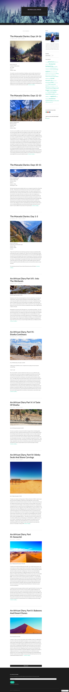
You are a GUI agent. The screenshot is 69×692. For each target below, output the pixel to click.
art (48, 64)
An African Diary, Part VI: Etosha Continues (22, 333)
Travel (47, 88)
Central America (53, 68)
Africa (55, 61)
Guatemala (51, 73)
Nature (57, 76)
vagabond (53, 96)
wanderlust (52, 98)
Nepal (46, 78)
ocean (53, 80)
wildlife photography (48, 102)
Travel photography (51, 92)
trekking (46, 96)
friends (49, 73)
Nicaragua (48, 78)
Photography (48, 82)
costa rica (49, 69)
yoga (52, 102)
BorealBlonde (34, 9)
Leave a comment (21, 38)
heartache (54, 73)
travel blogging (53, 90)
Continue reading (32, 84)
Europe (56, 69)
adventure (51, 62)
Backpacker (52, 64)
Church (57, 68)
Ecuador (54, 69)
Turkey (49, 96)
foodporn (46, 73)
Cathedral (46, 68)
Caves (49, 68)
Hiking (57, 73)
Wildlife (57, 100)
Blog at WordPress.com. (15, 690)
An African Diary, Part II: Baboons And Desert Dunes (26, 611)
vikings (57, 96)
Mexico (47, 76)
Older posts (26, 665)
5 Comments (18, 539)
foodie (56, 71)
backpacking (49, 66)
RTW (52, 82)
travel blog (52, 88)
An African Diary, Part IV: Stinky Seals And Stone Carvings (25, 456)
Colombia (46, 69)
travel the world (50, 94)
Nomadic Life (48, 80)
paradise (55, 80)
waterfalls (54, 100)
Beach (54, 66)
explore (47, 71)
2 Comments (20, 283)
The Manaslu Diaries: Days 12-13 (25, 95)
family (51, 71)
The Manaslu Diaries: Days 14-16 (25, 36)
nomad (52, 78)
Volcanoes (47, 98)
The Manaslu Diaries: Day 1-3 (24, 216)
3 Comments (21, 167)
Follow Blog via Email (14, 674)
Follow (12, 682)
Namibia (54, 76)
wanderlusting (48, 100)
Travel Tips (56, 94)
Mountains (50, 76)
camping (56, 66)
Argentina (46, 64)
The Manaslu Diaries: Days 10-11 (25, 165)
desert (51, 69)
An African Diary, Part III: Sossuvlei (20, 535)
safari (56, 82)
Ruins (54, 82)
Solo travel (50, 84)
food (54, 71)
